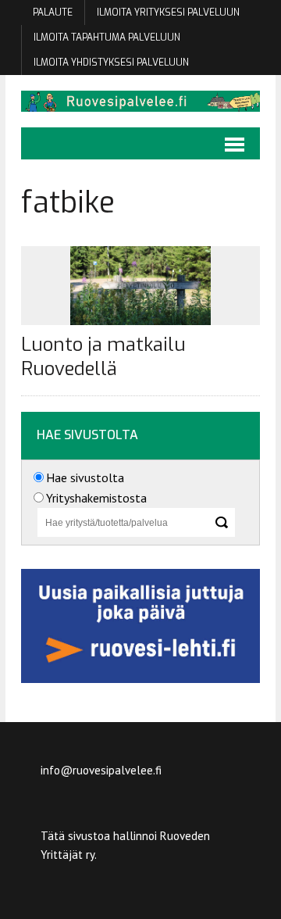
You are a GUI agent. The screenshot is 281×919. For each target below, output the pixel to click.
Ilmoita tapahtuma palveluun (107, 37)
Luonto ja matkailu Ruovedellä (103, 356)
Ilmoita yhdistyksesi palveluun (111, 62)
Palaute (53, 12)
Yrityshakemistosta (96, 498)
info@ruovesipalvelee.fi (101, 770)
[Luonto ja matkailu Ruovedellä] (140, 314)
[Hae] (221, 522)
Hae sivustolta (85, 477)
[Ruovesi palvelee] (140, 101)
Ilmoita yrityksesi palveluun (168, 12)
